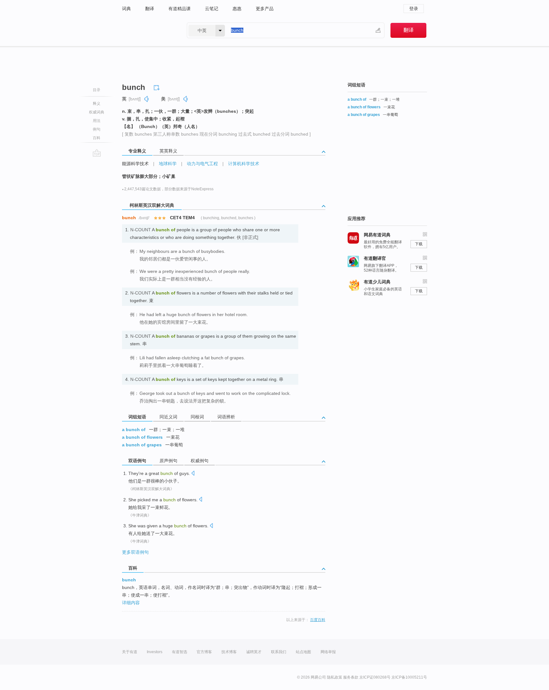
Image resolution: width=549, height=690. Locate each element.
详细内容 (131, 602)
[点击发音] (192, 473)
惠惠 (237, 8)
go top (97, 153)
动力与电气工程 (202, 163)
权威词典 (96, 112)
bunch (129, 579)
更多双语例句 (135, 552)
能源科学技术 (135, 163)
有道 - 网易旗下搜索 (148, 30)
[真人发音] (146, 99)
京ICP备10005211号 (409, 677)
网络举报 (328, 652)
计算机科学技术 (243, 163)
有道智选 (179, 652)
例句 (96, 129)
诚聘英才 (253, 652)
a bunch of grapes (142, 444)
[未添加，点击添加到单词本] (157, 87)
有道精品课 (179, 8)
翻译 (149, 8)
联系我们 (278, 652)
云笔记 (211, 8)
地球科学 (168, 163)
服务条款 (350, 677)
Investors (154, 652)
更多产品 (265, 8)
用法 (96, 120)
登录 (413, 8)
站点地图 (303, 652)
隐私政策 (334, 677)
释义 (96, 103)
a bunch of (134, 429)
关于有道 (129, 652)
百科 (96, 138)
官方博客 (204, 652)
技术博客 (229, 652)
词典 (126, 8)
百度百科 (317, 620)
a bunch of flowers (142, 437)
